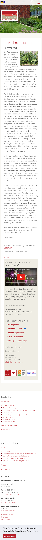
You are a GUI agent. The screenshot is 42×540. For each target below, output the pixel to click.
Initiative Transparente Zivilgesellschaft (16, 460)
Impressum (5, 517)
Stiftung (4, 465)
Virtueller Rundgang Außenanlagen (15, 408)
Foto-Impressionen (7, 406)
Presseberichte (6, 429)
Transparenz (5, 451)
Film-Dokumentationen (9, 426)
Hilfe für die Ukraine (15, 329)
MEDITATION (8, 248)
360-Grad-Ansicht (9, 412)
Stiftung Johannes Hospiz (17, 341)
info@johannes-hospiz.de (14, 362)
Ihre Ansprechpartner (8, 502)
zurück (6, 258)
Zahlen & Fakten (9, 443)
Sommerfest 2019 (9, 417)
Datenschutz (5, 519)
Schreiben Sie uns (7, 515)
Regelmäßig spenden (15, 333)
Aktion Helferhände (15, 337)
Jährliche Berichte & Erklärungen (14, 458)
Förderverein (5, 469)
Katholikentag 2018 (9, 422)
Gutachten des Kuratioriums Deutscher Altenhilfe (19, 454)
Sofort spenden (13, 325)
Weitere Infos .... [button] (32, 531)
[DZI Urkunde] (21, 375)
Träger (3, 447)
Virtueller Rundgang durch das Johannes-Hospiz (19, 410)
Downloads (5, 402)
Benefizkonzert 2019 (10, 419)
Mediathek (6, 397)
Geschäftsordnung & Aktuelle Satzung (16, 456)
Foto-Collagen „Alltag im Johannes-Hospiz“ (17, 415)
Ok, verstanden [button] (9, 536)
